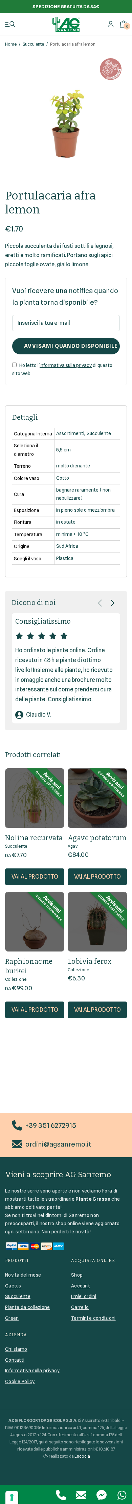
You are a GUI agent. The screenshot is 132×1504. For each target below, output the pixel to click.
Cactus (13, 1286)
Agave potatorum (97, 838)
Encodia (82, 1456)
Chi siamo (16, 1349)
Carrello (80, 1307)
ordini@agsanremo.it (58, 1144)
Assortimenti (70, 433)
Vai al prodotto (35, 876)
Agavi (73, 846)
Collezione (15, 979)
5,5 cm (63, 449)
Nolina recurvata (34, 838)
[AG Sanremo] (66, 24)
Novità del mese (23, 1275)
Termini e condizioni (93, 1318)
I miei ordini (83, 1296)
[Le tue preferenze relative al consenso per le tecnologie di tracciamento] (11, 1497)
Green (12, 1318)
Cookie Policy (20, 1381)
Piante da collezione (27, 1307)
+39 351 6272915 (50, 1125)
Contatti (14, 1360)
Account (80, 1286)
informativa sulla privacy (66, 365)
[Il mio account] (111, 24)
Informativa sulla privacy (32, 1370)
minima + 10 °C (72, 534)
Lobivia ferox (90, 961)
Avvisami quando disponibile (71, 346)
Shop (77, 1275)
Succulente (33, 44)
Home (11, 44)
